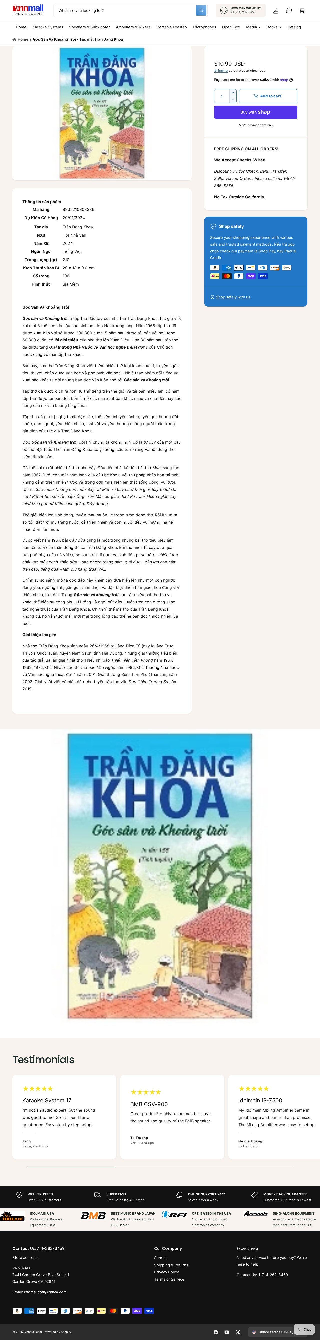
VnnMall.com (33, 1332)
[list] (160, 1118)
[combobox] (131, 10)
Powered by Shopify (57, 1332)
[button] (302, 10)
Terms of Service (169, 1279)
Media (251, 27)
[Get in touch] (289, 10)
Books (272, 27)
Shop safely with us (233, 297)
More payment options (256, 125)
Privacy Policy (166, 1272)
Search (160, 1257)
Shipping (221, 70)
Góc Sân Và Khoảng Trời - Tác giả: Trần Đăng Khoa (78, 39)
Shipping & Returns (171, 1265)
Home (23, 39)
